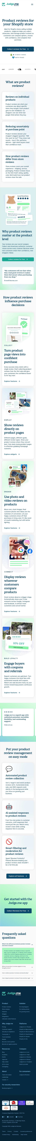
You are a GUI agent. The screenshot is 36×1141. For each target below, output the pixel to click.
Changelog (5, 1066)
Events (4, 1057)
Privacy (10, 1131)
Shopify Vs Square (24, 1036)
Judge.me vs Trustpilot (25, 1061)
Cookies (16, 1131)
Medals (4, 1039)
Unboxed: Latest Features (9, 1018)
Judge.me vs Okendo (25, 1057)
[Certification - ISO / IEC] (6, 1108)
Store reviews (6, 1009)
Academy (4, 1054)
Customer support (7, 1029)
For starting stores (24, 1009)
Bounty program (6, 1088)
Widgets (4, 1014)
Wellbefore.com (9, 725)
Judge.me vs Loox (24, 1052)
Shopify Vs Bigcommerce (26, 1029)
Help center (5, 1061)
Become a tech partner (8, 1041)
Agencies (4, 1059)
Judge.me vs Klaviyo (24, 1059)
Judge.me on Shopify (25, 1027)
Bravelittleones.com (11, 280)
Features (4, 1011)
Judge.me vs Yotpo (24, 1054)
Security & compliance (8, 1031)
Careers (4, 1079)
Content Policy (6, 1134)
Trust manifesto (6, 1037)
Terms (4, 1131)
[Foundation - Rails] (14, 1103)
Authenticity (15, 1134)
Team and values (7, 1074)
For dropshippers (24, 1006)
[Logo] (10, 4)
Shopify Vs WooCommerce (26, 1031)
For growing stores (24, 1011)
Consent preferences (26, 1131)
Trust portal (5, 1034)
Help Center (24, 1134)
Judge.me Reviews (24, 1074)
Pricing (4, 1027)
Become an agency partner (9, 1044)
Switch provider (23, 1064)
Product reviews (6, 1006)
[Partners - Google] (30, 1103)
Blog (3, 1052)
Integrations (5, 1016)
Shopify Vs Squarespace (26, 1034)
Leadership (5, 1077)
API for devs (5, 1064)
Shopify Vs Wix (23, 1039)
